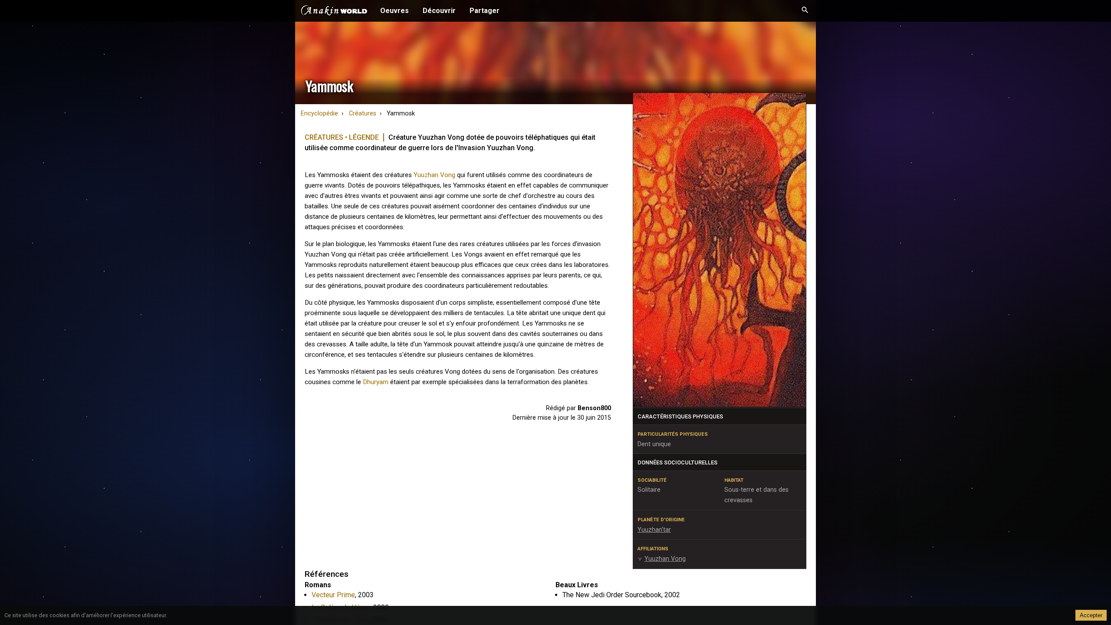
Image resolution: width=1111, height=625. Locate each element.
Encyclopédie (319, 113)
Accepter (1091, 615)
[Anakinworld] (334, 11)
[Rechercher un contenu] (805, 11)
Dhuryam (375, 382)
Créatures (362, 113)
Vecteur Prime (333, 595)
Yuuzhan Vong (434, 175)
